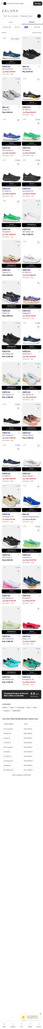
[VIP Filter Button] (27, 27)
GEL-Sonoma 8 (8, 747)
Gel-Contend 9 (8, 729)
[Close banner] (2, 3)
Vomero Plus (7, 733)
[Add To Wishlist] (19, 66)
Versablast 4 (7, 765)
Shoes (12, 707)
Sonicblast (7, 752)
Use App (38, 3)
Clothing (4, 707)
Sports (35, 707)
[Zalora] (21, 11)
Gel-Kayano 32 (8, 761)
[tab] (11, 22)
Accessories (20, 707)
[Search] (39, 16)
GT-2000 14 (7, 756)
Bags (28, 707)
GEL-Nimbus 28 (8, 770)
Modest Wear (16, 710)
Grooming (7, 710)
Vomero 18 (7, 738)
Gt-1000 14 (7, 742)
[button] (21, 3)
